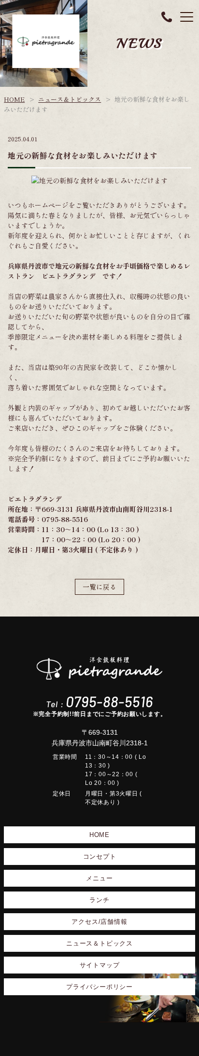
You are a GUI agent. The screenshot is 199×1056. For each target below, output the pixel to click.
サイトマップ (100, 965)
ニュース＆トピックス (69, 99)
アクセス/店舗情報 (99, 921)
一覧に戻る (99, 586)
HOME (14, 99)
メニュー (99, 878)
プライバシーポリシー (99, 986)
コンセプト (99, 856)
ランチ (99, 900)
